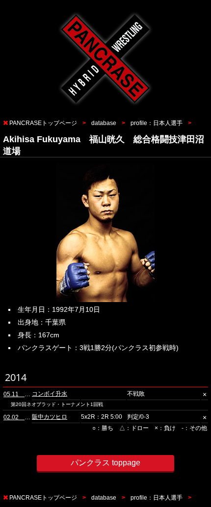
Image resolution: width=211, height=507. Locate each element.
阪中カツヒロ (49, 416)
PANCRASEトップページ (43, 123)
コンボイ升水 (49, 393)
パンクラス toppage (105, 462)
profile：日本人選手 (157, 123)
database (103, 123)
